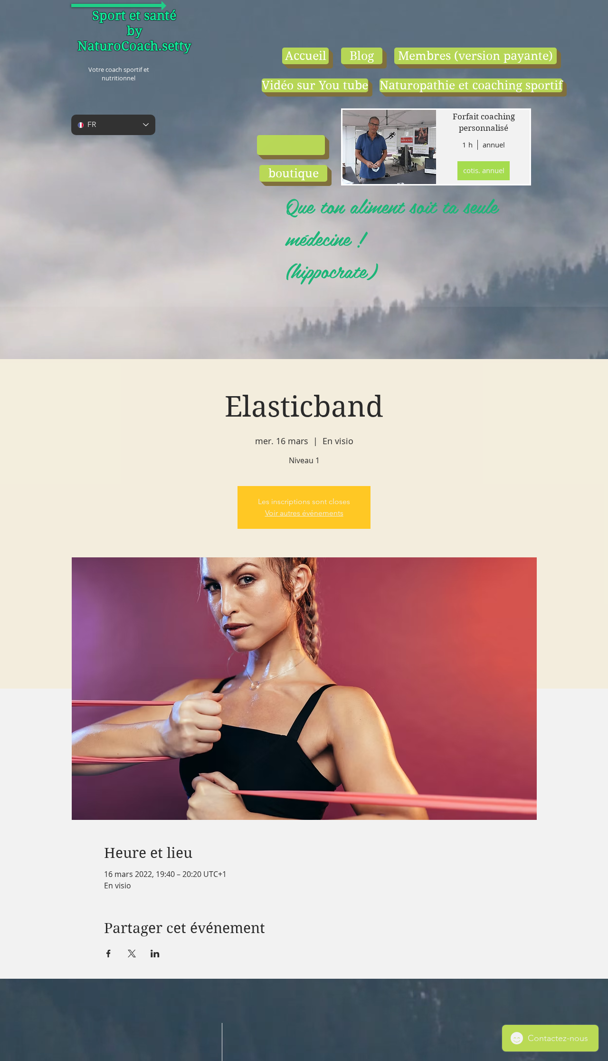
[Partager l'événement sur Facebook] (108, 953)
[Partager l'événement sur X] (131, 953)
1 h (467, 144)
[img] (388, 146)
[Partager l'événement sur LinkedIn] (155, 953)
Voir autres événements (304, 512)
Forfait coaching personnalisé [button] (484, 122)
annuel (494, 144)
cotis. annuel (483, 170)
